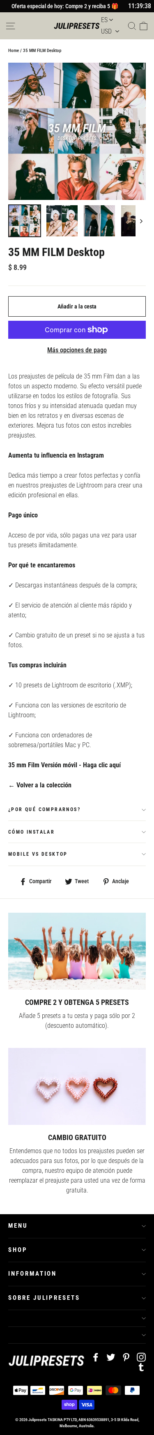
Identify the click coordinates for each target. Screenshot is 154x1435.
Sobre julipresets (44, 1297)
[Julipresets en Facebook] (95, 1357)
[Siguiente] (141, 220)
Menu (18, 1225)
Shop (18, 1250)
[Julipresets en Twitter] (110, 1357)
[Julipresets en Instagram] (141, 1357)
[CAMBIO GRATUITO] (77, 1086)
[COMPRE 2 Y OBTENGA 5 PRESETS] (77, 951)
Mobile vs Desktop (38, 854)
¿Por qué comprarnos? (44, 809)
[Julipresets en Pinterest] (126, 1357)
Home (13, 50)
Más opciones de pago (77, 350)
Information (32, 1273)
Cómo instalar (31, 832)
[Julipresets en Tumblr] (141, 1367)
